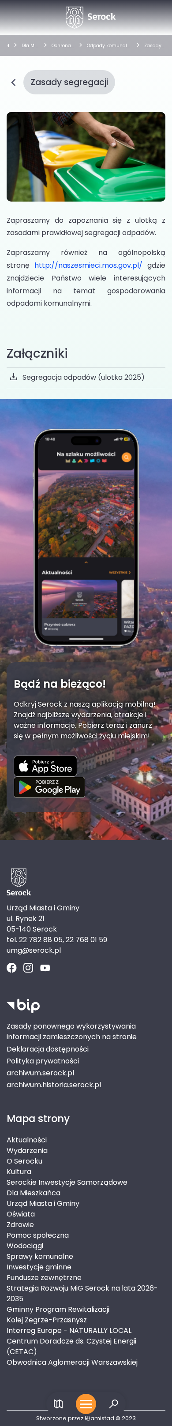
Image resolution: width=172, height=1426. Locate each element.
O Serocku (24, 1161)
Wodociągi (25, 1246)
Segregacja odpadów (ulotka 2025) (83, 377)
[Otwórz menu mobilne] (86, 1404)
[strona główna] (8, 45)
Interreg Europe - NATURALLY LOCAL (69, 1330)
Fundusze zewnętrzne (44, 1278)
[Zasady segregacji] (86, 157)
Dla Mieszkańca (30, 45)
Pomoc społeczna (38, 1235)
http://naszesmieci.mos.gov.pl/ (88, 265)
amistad (102, 1418)
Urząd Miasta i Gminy (43, 1203)
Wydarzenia (27, 1150)
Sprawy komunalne (40, 1256)
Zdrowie (20, 1225)
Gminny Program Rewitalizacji (58, 1309)
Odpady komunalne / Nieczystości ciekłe (109, 45)
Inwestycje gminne (39, 1267)
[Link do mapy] (58, 1404)
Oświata (21, 1214)
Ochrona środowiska (62, 45)
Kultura (19, 1172)
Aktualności (27, 1140)
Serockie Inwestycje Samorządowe (67, 1182)
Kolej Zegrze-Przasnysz (47, 1320)
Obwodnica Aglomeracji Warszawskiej (72, 1362)
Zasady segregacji (153, 45)
